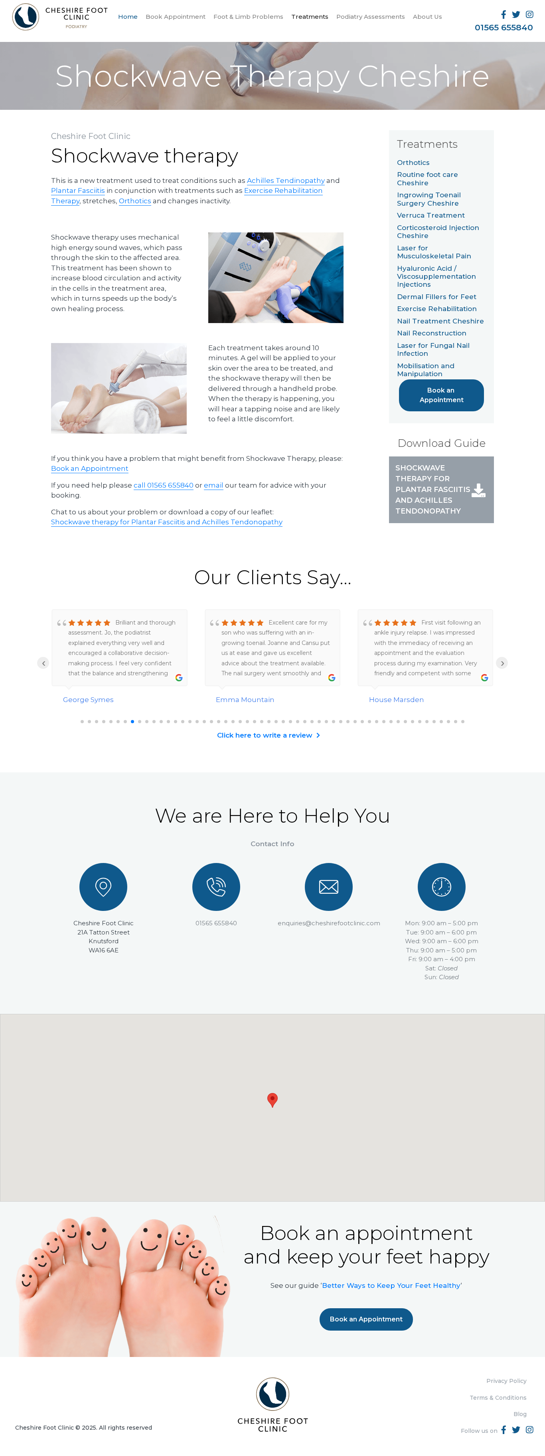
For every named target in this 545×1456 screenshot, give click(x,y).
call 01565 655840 (164, 485)
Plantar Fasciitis (78, 190)
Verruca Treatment (431, 216)
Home (128, 16)
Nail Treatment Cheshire (440, 321)
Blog (520, 1414)
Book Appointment (175, 16)
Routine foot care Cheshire (427, 179)
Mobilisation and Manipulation (425, 370)
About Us (427, 16)
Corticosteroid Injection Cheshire (438, 232)
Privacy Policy (506, 1381)
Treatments (309, 16)
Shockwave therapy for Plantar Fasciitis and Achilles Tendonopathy (166, 522)
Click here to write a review (264, 735)
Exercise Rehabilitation (437, 309)
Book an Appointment (89, 468)
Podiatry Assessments (370, 16)
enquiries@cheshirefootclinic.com (329, 923)
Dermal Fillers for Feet (436, 297)
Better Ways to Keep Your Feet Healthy (391, 1285)
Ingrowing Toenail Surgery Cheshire (429, 199)
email (213, 485)
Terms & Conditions (498, 1397)
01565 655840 (504, 27)
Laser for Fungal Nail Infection (433, 349)
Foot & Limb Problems (248, 16)
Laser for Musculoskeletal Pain (434, 252)
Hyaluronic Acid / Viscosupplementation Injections (436, 276)
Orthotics (135, 201)
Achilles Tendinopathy (286, 180)
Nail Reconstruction (431, 333)
